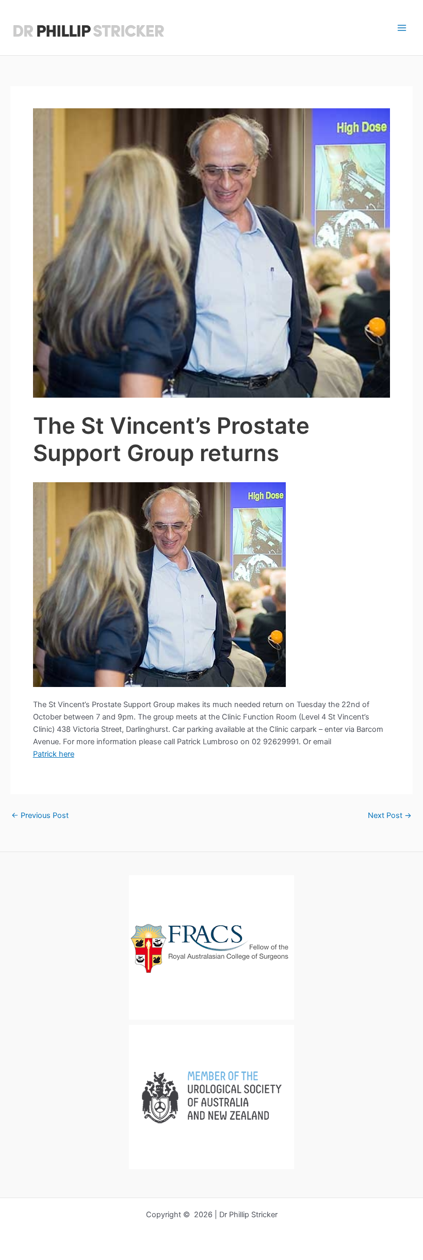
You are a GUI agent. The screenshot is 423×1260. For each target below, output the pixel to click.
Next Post (390, 816)
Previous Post (40, 816)
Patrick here (53, 754)
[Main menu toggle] (402, 28)
